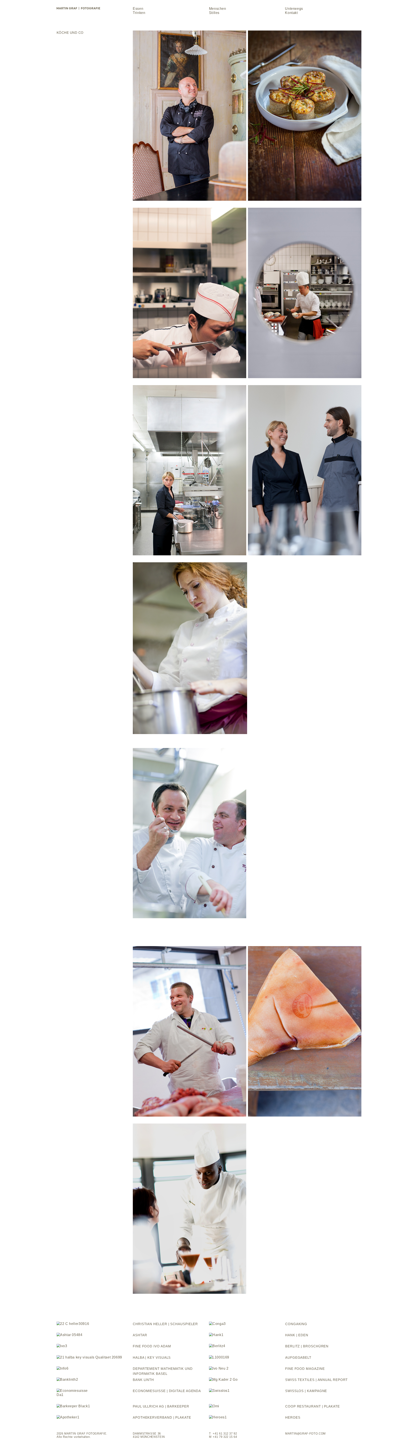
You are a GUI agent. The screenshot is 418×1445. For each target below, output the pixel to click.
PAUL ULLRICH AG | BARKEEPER (161, 1406)
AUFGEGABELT (298, 1357)
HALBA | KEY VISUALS (152, 1357)
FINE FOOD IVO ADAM (152, 1346)
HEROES (292, 1417)
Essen (138, 8)
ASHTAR (140, 1335)
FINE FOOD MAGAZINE (305, 1368)
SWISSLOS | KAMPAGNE (306, 1391)
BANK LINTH (143, 1380)
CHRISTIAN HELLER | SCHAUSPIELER (165, 1324)
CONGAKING (296, 1324)
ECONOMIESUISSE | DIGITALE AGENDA (167, 1391)
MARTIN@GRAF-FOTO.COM (305, 1433)
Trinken (139, 13)
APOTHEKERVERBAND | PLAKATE (162, 1417)
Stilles (214, 13)
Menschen (217, 8)
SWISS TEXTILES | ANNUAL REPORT (316, 1380)
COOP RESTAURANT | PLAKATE (312, 1406)
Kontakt (291, 13)
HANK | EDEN (296, 1335)
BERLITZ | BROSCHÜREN (307, 1346)
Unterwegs (294, 8)
